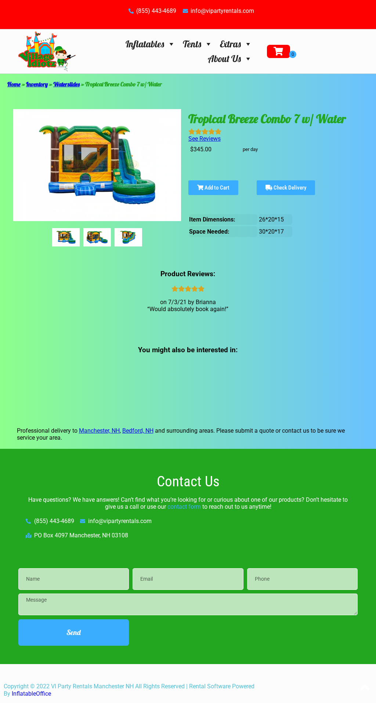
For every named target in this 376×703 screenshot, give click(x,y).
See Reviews (204, 138)
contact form (184, 506)
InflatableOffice (31, 693)
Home (14, 84)
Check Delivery (289, 187)
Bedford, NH (137, 430)
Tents (192, 44)
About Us (224, 58)
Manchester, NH (99, 430)
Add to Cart (216, 187)
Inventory (37, 84)
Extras (230, 44)
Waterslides (66, 84)
